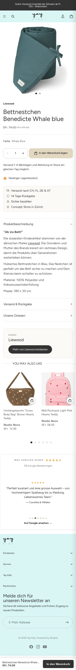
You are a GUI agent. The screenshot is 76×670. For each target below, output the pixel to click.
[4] (38, 518)
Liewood (34, 243)
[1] (30, 518)
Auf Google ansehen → (38, 522)
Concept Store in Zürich (27, 207)
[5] (40, 518)
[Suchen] (13, 16)
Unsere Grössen (14, 315)
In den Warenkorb (58, 664)
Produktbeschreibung (18, 224)
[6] (43, 518)
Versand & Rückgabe (18, 304)
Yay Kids (31, 638)
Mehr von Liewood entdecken (30, 349)
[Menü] (4, 16)
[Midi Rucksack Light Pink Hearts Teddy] (58, 389)
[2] (33, 518)
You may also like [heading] (27, 363)
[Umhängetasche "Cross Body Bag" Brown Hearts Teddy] (20, 389)
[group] (22, 401)
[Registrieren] (67, 622)
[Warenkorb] (71, 16)
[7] (46, 518)
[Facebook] (31, 646)
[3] (35, 518)
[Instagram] (38, 646)
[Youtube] (44, 646)
